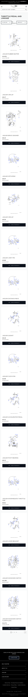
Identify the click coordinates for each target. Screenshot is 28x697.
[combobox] (14, 9)
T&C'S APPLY (16, 3)
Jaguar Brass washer (10, 135)
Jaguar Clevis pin (8, 376)
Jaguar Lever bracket (10, 541)
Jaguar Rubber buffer (10, 54)
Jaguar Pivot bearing (10, 458)
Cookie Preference (21, 685)
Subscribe (14, 657)
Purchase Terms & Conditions (17, 682)
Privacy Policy (14, 685)
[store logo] (14, 6)
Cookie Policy (14, 687)
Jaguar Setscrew (8, 176)
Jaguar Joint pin (8, 258)
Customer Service (6, 685)
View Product (15, 61)
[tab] (14, 664)
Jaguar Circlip (7, 95)
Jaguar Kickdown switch (11, 578)
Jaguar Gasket (7, 335)
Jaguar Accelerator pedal (12, 417)
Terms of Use (7, 682)
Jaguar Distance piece (10, 298)
